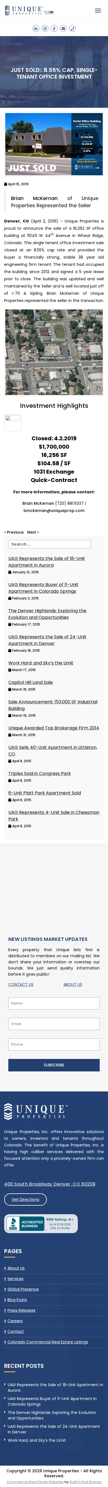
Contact (15, 1331)
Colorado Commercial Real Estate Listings (47, 1342)
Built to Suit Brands (85, 1481)
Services (15, 1278)
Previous (15, 532)
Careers (15, 1321)
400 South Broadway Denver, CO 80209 (50, 1184)
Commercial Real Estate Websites (35, 1481)
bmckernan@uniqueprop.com (54, 510)
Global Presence (23, 1289)
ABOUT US (72, 984)
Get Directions (25, 1199)
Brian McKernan (34, 198)
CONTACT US (21, 984)
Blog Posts (17, 1300)
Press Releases (21, 1310)
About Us (16, 1268)
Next (31, 532)
